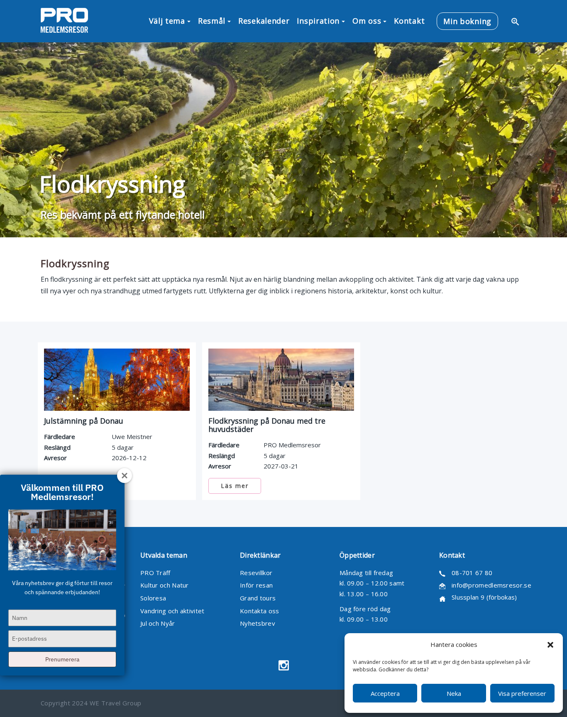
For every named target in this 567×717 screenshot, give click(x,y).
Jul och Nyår (157, 623)
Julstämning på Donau (83, 421)
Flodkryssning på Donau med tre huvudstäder (266, 425)
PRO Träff (155, 572)
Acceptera (385, 693)
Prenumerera (62, 659)
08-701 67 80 (472, 572)
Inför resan (256, 585)
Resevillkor (256, 572)
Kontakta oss (259, 611)
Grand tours (258, 598)
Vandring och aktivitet (172, 611)
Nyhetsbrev (257, 623)
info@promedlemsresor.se (491, 585)
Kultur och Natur (164, 585)
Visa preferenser (522, 693)
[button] (550, 645)
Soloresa (153, 598)
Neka (454, 693)
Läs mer (235, 486)
